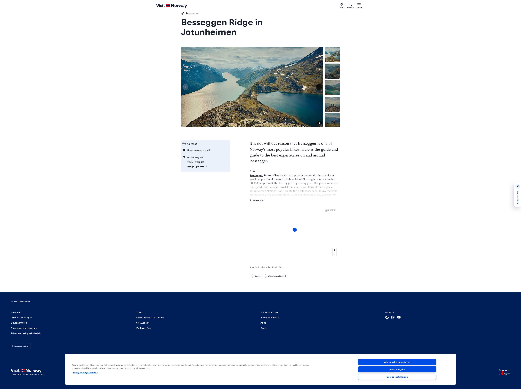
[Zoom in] (334, 250)
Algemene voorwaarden (24, 327)
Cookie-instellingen (397, 376)
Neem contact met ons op (150, 317)
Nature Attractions (275, 276)
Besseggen (256, 175)
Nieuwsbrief (142, 322)
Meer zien (258, 200)
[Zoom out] (334, 254)
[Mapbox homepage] (330, 210)
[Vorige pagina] (185, 87)
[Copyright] (319, 123)
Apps (263, 322)
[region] (295, 232)
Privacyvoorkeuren (20, 346)
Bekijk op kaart (195, 166)
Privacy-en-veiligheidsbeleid (85, 372)
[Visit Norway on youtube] (399, 317)
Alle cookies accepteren (397, 362)
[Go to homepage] (176, 6)
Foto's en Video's (269, 317)
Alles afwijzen (397, 369)
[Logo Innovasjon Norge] (504, 373)
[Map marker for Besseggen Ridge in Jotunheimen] (295, 230)
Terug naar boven (22, 301)
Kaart (263, 327)
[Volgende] (319, 87)
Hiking (257, 276)
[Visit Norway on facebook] (387, 317)
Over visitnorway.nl (21, 317)
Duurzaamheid (19, 322)
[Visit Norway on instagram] (393, 317)
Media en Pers (143, 327)
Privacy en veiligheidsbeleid (26, 333)
